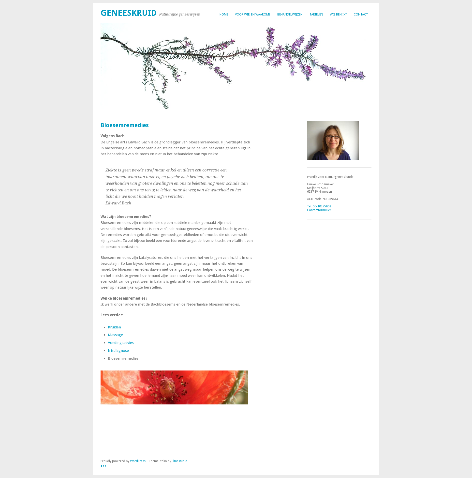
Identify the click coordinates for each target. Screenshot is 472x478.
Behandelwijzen (290, 14)
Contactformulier (319, 210)
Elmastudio (179, 461)
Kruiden (114, 327)
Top (103, 466)
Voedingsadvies (121, 342)
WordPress (138, 461)
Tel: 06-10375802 (319, 206)
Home (224, 14)
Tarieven (316, 14)
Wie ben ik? (338, 14)
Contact (361, 14)
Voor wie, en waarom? (252, 14)
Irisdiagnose (118, 350)
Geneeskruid (129, 13)
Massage (115, 335)
